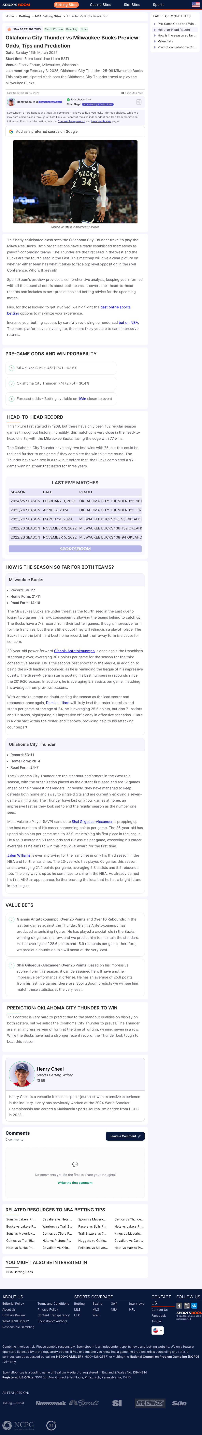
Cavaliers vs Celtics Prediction (129, 1241)
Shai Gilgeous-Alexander (92, 822)
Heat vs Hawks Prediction (129, 1248)
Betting (24, 16)
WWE (96, 1315)
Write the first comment (75, 1183)
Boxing (97, 1303)
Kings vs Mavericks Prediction (129, 1233)
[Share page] (139, 102)
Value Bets (165, 41)
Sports (159, 5)
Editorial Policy (13, 1303)
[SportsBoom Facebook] (179, 1306)
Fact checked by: (81, 99)
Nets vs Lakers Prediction (129, 1226)
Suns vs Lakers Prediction (21, 1219)
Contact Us (160, 1309)
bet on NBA (128, 322)
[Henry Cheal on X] (37, 102)
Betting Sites (66, 5)
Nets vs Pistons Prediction (57, 1241)
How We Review (101, 121)
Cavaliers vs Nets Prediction (57, 1219)
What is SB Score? (15, 1321)
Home (10, 16)
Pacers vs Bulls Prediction (93, 1226)
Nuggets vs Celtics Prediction (93, 1241)
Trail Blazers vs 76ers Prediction (93, 1233)
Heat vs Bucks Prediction (21, 1248)
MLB (77, 1309)
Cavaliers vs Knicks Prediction (57, 1248)
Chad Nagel (74, 104)
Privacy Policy (47, 1309)
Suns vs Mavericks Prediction (21, 1233)
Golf (114, 1303)
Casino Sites (100, 5)
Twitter (157, 1321)
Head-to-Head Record (174, 30)
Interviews (136, 1303)
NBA (114, 1309)
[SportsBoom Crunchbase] (194, 1306)
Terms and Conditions (53, 1303)
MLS (96, 1309)
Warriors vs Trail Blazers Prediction (57, 1226)
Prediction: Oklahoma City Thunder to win (177, 47)
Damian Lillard (57, 703)
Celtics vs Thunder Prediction (129, 1219)
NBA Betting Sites (48, 16)
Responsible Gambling (18, 1327)
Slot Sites (132, 5)
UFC (77, 1315)
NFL (132, 1309)
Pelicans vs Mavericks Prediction (93, 1248)
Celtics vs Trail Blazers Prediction (21, 1241)
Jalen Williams (19, 855)
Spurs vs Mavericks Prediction (93, 1219)
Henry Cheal (24, 101)
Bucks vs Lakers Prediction (21, 1226)
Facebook (159, 1315)
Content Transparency (71, 121)
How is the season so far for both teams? (177, 35)
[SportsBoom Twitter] (187, 1306)
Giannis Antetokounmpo (74, 651)
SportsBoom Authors (52, 1321)
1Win (82, 399)
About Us (9, 1309)
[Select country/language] (158, 1330)
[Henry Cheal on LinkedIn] (34, 102)
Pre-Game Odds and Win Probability (177, 24)
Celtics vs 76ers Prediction (57, 1233)
